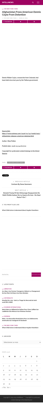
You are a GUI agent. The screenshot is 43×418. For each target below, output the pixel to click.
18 (15, 375)
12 (20, 370)
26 (20, 379)
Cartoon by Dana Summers (21, 184)
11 (15, 370)
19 (20, 375)
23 (4, 379)
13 (26, 370)
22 (37, 375)
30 (4, 384)
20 (26, 375)
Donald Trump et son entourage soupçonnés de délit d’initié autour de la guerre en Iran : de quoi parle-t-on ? (21, 195)
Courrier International (12, 307)
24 (9, 379)
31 (9, 384)
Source (4, 153)
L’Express (7, 316)
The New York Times (11, 8)
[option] (21, 209)
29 (37, 379)
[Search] (33, 2)
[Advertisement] (21, 51)
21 (31, 375)
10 (9, 370)
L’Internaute (8, 298)
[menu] (38, 2)
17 (9, 375)
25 (15, 379)
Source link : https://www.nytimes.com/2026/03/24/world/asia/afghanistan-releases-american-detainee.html (21, 133)
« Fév (4, 387)
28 (32, 379)
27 (26, 379)
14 (31, 370)
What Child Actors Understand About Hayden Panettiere (20, 210)
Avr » (8, 387)
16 (4, 375)
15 (37, 370)
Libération (7, 288)
